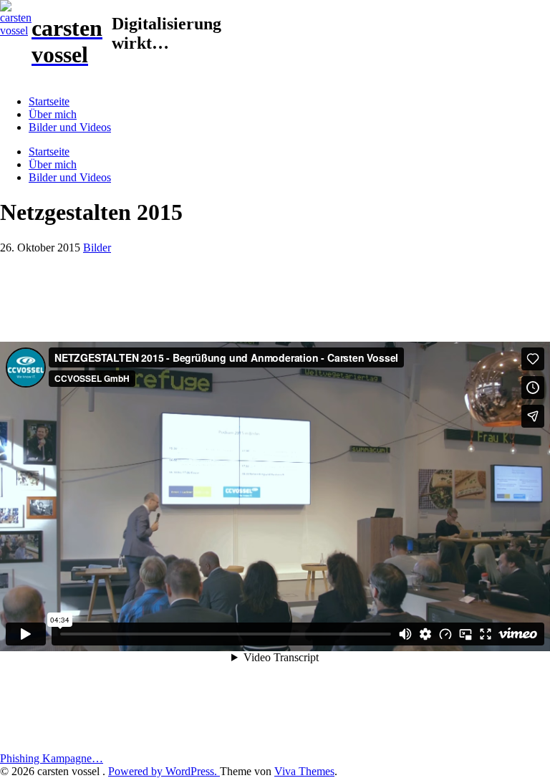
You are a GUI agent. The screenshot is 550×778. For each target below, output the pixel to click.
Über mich (53, 114)
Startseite (49, 101)
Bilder (97, 247)
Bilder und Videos (70, 127)
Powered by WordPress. (164, 771)
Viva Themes (304, 771)
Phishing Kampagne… (51, 758)
